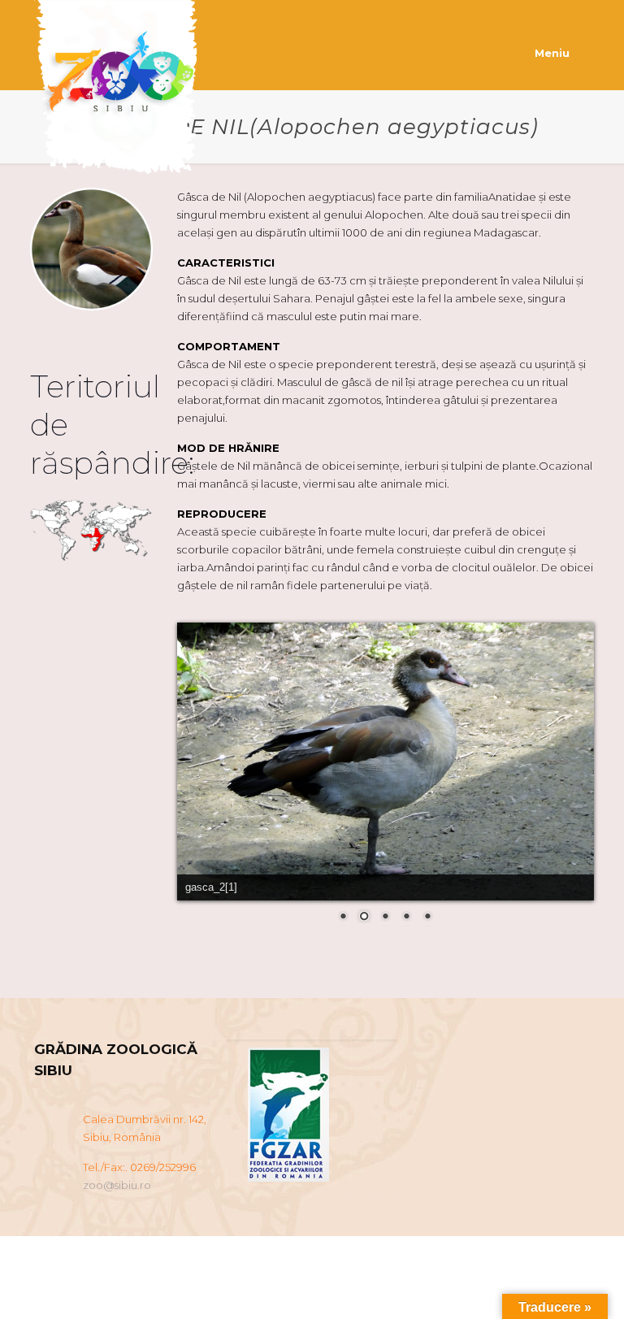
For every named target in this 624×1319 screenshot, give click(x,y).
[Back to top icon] (546, 1286)
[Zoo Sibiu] (120, 91)
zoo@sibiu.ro (117, 1184)
